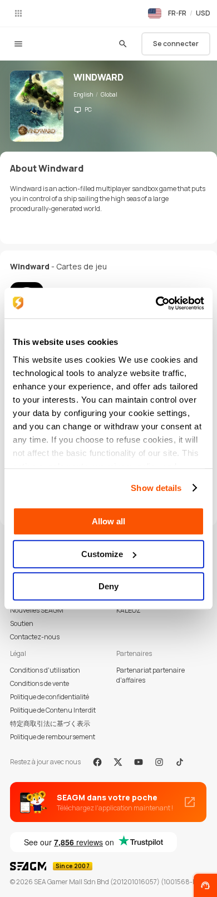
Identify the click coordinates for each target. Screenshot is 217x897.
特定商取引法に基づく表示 (50, 723)
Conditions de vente (39, 683)
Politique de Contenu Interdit (53, 710)
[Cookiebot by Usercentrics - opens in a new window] (156, 303)
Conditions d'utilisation (45, 670)
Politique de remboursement (52, 736)
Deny (108, 586)
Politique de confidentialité (49, 696)
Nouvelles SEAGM (36, 610)
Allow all (108, 521)
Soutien (21, 623)
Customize (102, 554)
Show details (156, 488)
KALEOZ (128, 610)
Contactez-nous (35, 637)
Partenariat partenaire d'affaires (150, 675)
